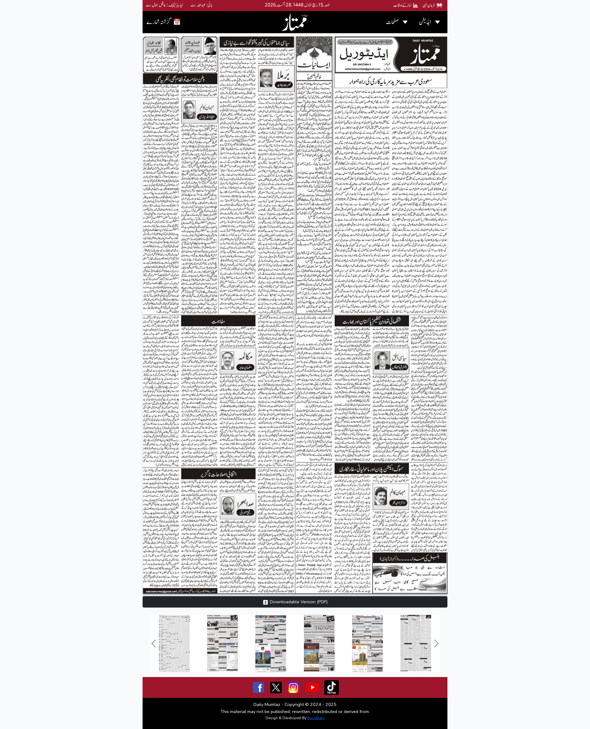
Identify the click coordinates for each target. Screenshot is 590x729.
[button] (153, 643)
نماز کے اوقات (402, 5)
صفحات (392, 22)
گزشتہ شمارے (163, 22)
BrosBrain (315, 717)
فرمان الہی (429, 5)
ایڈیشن (425, 22)
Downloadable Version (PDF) (298, 602)
